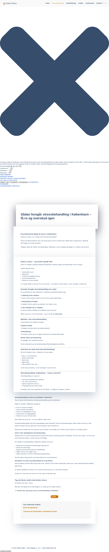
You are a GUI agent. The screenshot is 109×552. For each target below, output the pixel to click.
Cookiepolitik (4, 184)
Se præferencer (14, 182)
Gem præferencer (23, 182)
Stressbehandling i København (10, 186)
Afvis (7, 182)
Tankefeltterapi (71, 3)
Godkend (3, 182)
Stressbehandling (58, 3)
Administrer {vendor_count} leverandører (13, 178)
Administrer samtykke (6, 551)
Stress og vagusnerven (30, 507)
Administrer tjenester (6, 176)
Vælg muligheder (5, 174)
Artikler (80, 3)
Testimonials (89, 3)
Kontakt (99, 3)
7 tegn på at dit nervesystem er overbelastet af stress (40, 511)
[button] (54, 81)
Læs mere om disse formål (8, 180)
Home (48, 3)
